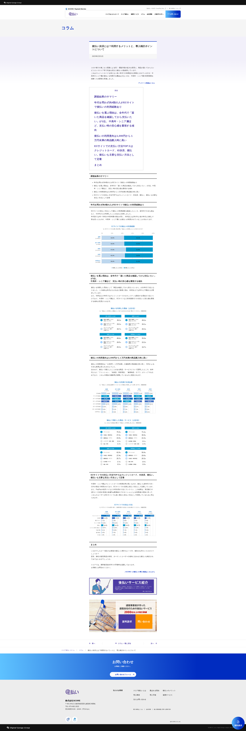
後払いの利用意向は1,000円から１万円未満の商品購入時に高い (113, 138)
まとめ (98, 165)
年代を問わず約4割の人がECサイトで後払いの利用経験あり (114, 104)
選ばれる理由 (154, 690)
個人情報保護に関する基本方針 (162, 709)
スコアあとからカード (112, 14)
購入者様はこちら (174, 8)
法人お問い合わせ (139, 699)
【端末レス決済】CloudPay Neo (155, 8)
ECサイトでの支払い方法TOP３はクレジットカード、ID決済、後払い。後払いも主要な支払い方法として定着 (114, 152)
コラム (143, 14)
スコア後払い (125, 14)
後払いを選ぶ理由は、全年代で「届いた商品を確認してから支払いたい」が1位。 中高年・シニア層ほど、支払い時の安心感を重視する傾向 (114, 121)
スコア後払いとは (139, 690)
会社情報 (149, 14)
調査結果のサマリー (105, 96)
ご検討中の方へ (159, 14)
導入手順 (153, 695)
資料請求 (127, 621)
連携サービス (135, 14)
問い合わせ (144, 621)
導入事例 (136, 695)
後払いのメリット (169, 690)
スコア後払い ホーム (68, 650)
